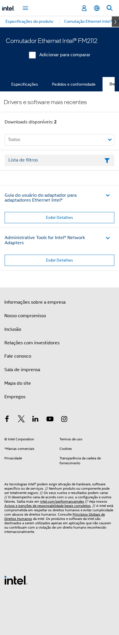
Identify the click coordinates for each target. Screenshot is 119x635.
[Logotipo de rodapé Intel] (15, 580)
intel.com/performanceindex (62, 501)
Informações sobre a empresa (35, 302)
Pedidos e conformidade (74, 84)
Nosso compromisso (25, 316)
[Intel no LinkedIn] (35, 420)
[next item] (115, 21)
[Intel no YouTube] (50, 420)
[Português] (96, 8)
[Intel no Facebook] (7, 420)
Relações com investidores (32, 343)
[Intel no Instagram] (64, 420)
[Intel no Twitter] (21, 420)
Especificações (24, 84)
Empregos (14, 397)
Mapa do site (17, 383)
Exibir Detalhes (59, 217)
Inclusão (12, 329)
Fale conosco (17, 356)
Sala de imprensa (22, 370)
